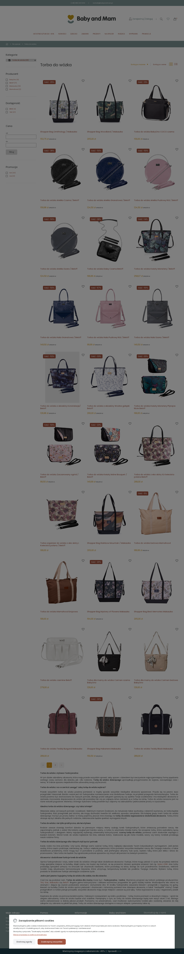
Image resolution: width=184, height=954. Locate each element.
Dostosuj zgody (24, 941)
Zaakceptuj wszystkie (51, 941)
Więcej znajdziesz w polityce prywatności (30, 935)
